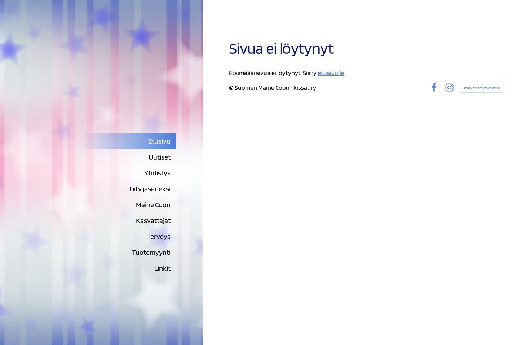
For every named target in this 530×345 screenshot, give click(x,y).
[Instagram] (449, 87)
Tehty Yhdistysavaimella (482, 88)
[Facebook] (433, 87)
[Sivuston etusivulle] (116, 84)
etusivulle (331, 73)
